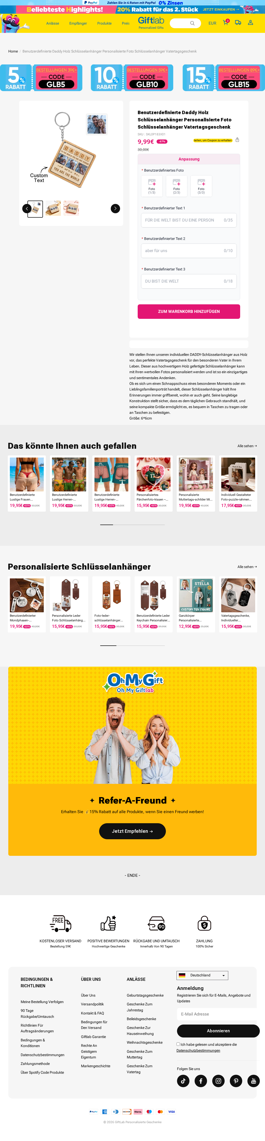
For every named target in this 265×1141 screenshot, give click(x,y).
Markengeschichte (95, 1066)
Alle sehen (246, 446)
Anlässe (136, 979)
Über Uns (91, 979)
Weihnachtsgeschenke (145, 1042)
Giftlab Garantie (93, 1037)
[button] (27, 208)
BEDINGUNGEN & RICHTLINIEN (37, 982)
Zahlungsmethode (35, 1064)
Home (13, 51)
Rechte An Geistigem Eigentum (89, 1051)
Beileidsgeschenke (141, 1019)
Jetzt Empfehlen (130, 831)
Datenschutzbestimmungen (42, 1055)
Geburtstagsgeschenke (145, 995)
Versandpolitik (92, 1004)
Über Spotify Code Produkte (42, 1072)
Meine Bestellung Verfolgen (42, 1002)
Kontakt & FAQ (92, 1013)
